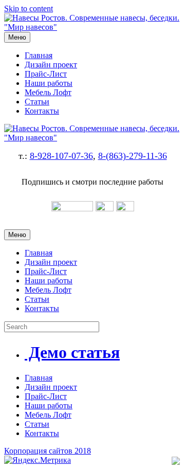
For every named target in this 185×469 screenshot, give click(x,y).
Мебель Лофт (48, 92)
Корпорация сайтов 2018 (47, 450)
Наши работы (48, 83)
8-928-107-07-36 (61, 156)
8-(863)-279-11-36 (132, 156)
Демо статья (72, 352)
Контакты (42, 110)
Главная (38, 55)
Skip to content (28, 8)
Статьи (37, 101)
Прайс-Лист (46, 73)
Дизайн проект (51, 64)
